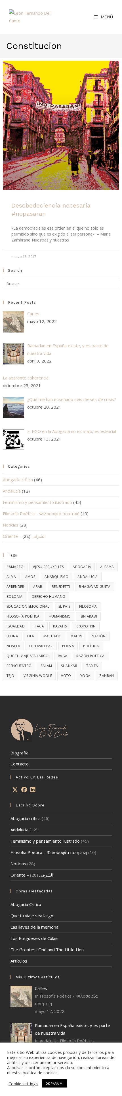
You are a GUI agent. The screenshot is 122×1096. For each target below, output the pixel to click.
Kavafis (60, 626)
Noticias (10, 525)
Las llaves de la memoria (34, 927)
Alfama (107, 566)
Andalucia (87, 576)
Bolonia (15, 596)
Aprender (15, 586)
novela (13, 646)
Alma (11, 576)
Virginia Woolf (38, 675)
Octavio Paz (41, 646)
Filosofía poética (23, 616)
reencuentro (19, 665)
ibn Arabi (88, 616)
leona (12, 636)
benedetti (61, 586)
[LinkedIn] (32, 790)
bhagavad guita (94, 586)
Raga (63, 655)
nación (99, 636)
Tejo (10, 675)
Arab (38, 586)
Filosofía (88, 606)
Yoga (85, 675)
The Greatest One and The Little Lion (47, 949)
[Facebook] (24, 790)
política (91, 646)
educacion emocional (28, 606)
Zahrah (106, 675)
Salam (46, 665)
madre (77, 636)
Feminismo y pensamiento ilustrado (37, 502)
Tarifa (92, 665)
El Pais (64, 606)
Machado (52, 636)
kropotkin (86, 626)
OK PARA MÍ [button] (54, 1083)
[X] (15, 790)
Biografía (19, 753)
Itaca (39, 626)
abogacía (82, 566)
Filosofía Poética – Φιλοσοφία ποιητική (41, 513)
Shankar (69, 665)
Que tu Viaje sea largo (28, 655)
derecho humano (49, 596)
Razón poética (90, 655)
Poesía (68, 646)
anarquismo (56, 576)
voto (66, 675)
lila (30, 636)
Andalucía (12, 491)
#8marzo (15, 566)
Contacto (19, 764)
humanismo (60, 616)
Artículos (18, 961)
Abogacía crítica (18, 479)
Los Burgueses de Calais (34, 938)
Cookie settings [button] (23, 1083)
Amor (30, 576)
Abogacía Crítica (25, 904)
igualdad (16, 626)
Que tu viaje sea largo (31, 915)
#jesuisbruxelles (48, 566)
